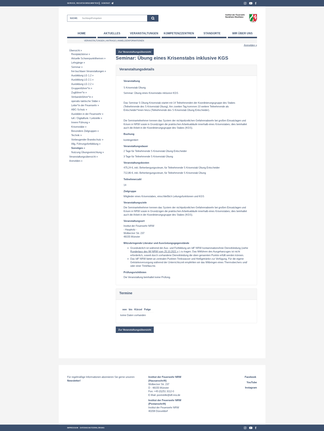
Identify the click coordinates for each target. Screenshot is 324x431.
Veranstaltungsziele (135, 202)
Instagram (245, 3)
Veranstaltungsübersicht (82, 156)
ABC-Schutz (78, 109)
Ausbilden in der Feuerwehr (86, 113)
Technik (75, 135)
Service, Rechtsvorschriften (82, 3)
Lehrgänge (77, 62)
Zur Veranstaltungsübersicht (134, 51)
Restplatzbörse (79, 54)
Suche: (74, 18)
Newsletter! (74, 380)
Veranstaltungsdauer (136, 146)
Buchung (129, 134)
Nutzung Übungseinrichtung (86, 152)
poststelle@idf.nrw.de (168, 395)
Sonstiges (77, 148)
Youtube (250, 3)
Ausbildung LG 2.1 (81, 79)
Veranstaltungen (144, 33)
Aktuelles (112, 33)
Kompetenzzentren (179, 33)
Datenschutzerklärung (92, 428)
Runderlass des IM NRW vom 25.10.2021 (153, 251)
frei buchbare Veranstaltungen (87, 71)
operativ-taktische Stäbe (84, 101)
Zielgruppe (130, 191)
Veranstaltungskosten (136, 162)
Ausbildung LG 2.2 (81, 84)
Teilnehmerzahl (132, 179)
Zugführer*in (78, 92)
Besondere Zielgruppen (84, 130)
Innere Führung (79, 122)
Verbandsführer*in (81, 96)
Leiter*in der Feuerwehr (84, 105)
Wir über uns (242, 33)
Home (82, 33)
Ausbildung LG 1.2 (81, 75)
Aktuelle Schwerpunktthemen (87, 58)
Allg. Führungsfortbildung (84, 143)
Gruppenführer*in (80, 88)
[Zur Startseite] (241, 18)
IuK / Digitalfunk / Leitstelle (85, 118)
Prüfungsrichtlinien (135, 272)
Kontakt (106, 3)
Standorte (212, 33)
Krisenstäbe (77, 126)
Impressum (72, 428)
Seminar (75, 67)
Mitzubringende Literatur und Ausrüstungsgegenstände (156, 243)
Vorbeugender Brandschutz (86, 139)
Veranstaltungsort (134, 220)
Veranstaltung (132, 81)
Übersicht (74, 50)
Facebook (255, 3)
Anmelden (249, 45)
